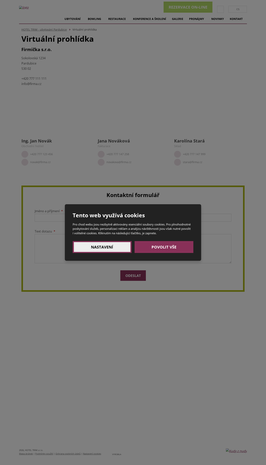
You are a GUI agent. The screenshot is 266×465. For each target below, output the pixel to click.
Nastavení (102, 247)
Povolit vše (163, 247)
